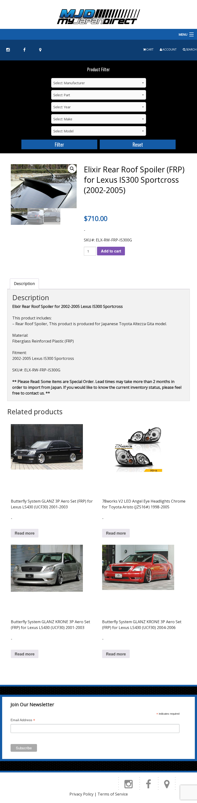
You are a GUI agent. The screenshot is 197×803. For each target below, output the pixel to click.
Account (169, 49)
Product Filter (98, 69)
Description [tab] (24, 283)
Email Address (23, 720)
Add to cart (111, 251)
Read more (25, 533)
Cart (150, 49)
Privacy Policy (81, 794)
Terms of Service (113, 794)
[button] (72, 168)
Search (191, 49)
